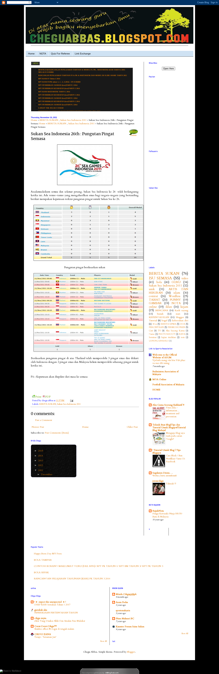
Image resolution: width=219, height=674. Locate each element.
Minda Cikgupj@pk (126, 594)
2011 (41, 470)
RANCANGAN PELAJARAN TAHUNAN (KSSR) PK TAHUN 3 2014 (72, 578)
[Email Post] (71, 400)
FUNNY (175, 300)
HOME (156, 389)
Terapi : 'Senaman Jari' (45, 637)
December (47, 474)
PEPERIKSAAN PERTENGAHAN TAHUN (56, 612)
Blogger (131, 651)
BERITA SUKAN (49, 120)
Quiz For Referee (60, 53)
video (185, 278)
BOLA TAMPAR (43, 560)
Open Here (168, 68)
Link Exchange (83, 53)
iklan (169, 307)
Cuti (151, 330)
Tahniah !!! (171, 483)
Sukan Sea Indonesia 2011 (73, 120)
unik (152, 289)
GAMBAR (155, 303)
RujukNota (158, 510)
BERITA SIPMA (168, 324)
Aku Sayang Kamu (175, 330)
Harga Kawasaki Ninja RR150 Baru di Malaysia (167, 515)
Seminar (153, 337)
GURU (176, 282)
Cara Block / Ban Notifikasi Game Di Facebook (175, 458)
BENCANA (161, 310)
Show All (103, 641)
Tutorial (153, 320)
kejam (184, 307)
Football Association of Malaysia (168, 384)
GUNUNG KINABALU (159, 341)
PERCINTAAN (156, 327)
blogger (180, 317)
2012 (41, 465)
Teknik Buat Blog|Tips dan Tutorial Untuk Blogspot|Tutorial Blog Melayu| (169, 427)
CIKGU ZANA (42, 634)
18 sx (154, 324)
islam (176, 293)
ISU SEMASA (160, 278)
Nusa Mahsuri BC (125, 618)
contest (153, 296)
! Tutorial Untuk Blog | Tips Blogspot (166, 451)
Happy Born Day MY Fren (48, 553)
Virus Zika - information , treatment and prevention (172, 412)
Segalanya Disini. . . (162, 472)
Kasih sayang (181, 310)
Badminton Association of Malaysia (165, 373)
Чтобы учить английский (164, 475)
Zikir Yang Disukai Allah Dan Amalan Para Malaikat (59, 620)
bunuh (160, 313)
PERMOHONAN (176, 327)
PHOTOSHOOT (166, 334)
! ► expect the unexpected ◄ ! (50, 601)
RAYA (182, 334)
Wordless (174, 296)
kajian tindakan (169, 337)
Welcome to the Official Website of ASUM (164, 356)
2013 (41, 460)
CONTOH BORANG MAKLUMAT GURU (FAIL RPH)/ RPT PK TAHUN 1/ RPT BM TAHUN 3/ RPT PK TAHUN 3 (98, 566)
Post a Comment (43, 420)
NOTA (43, 53)
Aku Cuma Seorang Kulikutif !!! (168, 404)
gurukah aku (40, 610)
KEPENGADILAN (159, 317)
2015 (41, 450)
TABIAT (154, 300)
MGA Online (159, 379)
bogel (164, 320)
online (153, 307)
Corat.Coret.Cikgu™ (45, 626)
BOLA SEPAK (41, 572)
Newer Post (38, 427)
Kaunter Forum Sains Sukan (130, 626)
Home (31, 53)
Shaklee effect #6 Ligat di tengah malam (54, 629)
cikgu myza (40, 618)
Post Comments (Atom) (57, 432)
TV (159, 330)
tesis (183, 337)
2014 (41, 455)
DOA (182, 324)
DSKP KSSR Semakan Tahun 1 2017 (52, 604)
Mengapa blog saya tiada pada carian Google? (175, 436)
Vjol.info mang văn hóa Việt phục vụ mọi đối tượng (168, 362)
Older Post (132, 427)
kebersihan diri (180, 320)
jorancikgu (158, 480)
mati (178, 313)
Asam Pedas (122, 602)
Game (152, 334)
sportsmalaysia (123, 610)
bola (159, 282)
